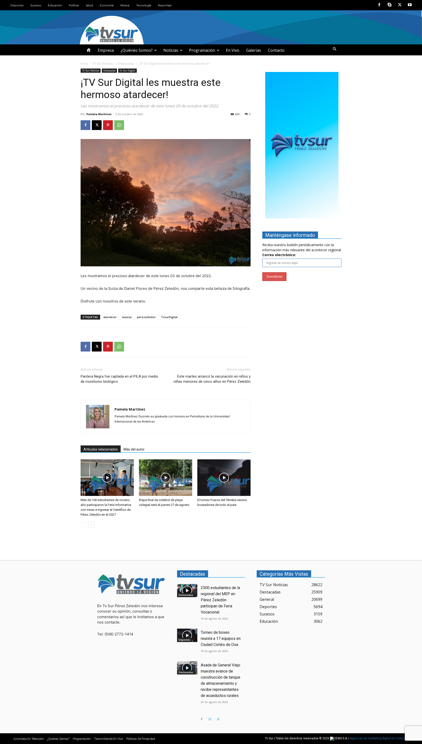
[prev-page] (84, 524)
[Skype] (389, 5)
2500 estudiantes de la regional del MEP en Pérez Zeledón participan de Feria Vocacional (220, 599)
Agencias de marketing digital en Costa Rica (380, 738)
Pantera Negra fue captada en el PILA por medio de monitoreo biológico (119, 379)
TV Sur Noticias (103, 63)
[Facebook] (379, 5)
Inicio (84, 63)
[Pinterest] (108, 125)
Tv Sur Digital (127, 70)
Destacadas (126, 63)
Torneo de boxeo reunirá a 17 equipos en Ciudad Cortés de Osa (221, 638)
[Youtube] (410, 5)
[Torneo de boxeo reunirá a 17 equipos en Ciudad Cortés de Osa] (187, 635)
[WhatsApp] (119, 125)
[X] (400, 5)
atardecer (110, 317)
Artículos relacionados (101, 449)
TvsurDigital (169, 317)
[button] (334, 49)
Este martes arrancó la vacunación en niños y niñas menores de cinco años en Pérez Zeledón (212, 379)
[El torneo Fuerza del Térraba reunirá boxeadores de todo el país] (224, 477)
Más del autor (134, 449)
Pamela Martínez (99, 114)
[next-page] (91, 524)
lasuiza (127, 317)
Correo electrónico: (279, 254)
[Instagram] (210, 719)
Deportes (184, 640)
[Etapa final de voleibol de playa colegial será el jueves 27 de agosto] (165, 477)
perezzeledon (146, 317)
